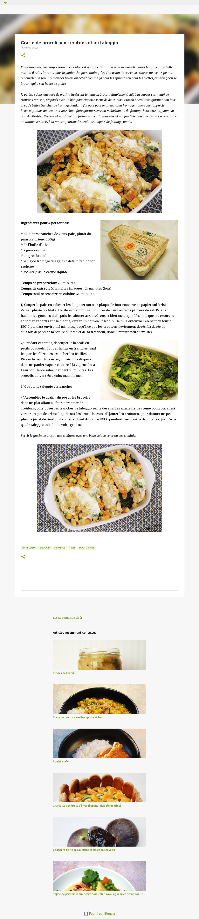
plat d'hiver (86, 547)
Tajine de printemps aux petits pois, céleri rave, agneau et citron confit (98, 894)
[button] (23, 55)
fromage (59, 547)
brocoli (45, 547)
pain (72, 547)
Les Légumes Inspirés (67, 617)
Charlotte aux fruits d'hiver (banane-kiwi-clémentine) (87, 805)
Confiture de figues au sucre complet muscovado (84, 849)
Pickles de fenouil (64, 673)
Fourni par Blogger (101, 913)
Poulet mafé (61, 761)
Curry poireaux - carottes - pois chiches (77, 717)
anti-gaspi (28, 547)
